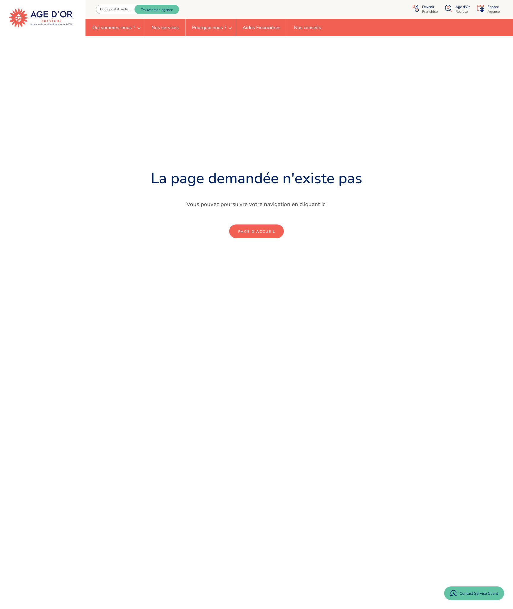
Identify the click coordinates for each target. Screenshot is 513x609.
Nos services (165, 27)
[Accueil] (41, 18)
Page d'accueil (257, 231)
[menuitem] (115, 27)
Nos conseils (307, 27)
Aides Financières (262, 27)
